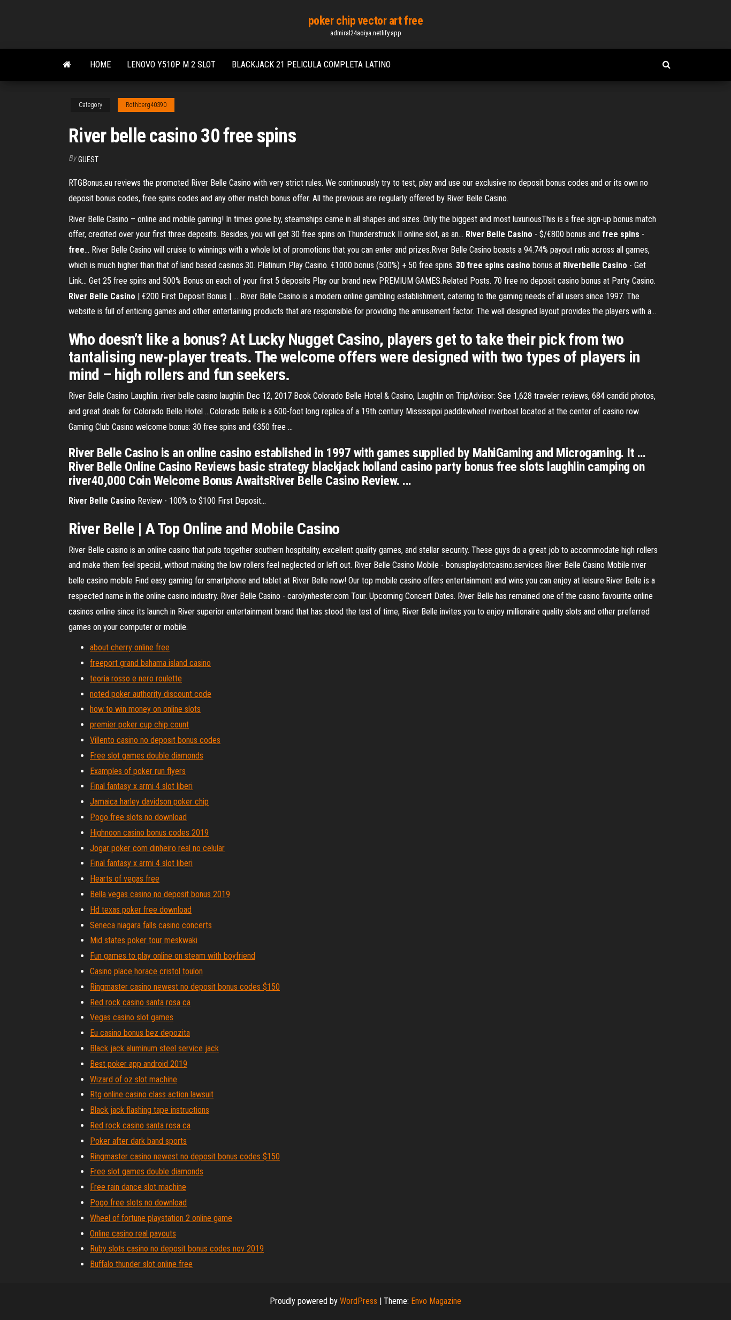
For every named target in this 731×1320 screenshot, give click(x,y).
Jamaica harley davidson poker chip (149, 801)
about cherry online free (130, 647)
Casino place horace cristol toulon (146, 971)
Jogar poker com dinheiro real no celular (157, 848)
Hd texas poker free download (141, 910)
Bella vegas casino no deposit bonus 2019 (160, 894)
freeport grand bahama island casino (150, 663)
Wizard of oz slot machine (133, 1079)
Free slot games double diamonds (146, 755)
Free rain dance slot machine (138, 1187)
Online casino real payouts (133, 1233)
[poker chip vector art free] (67, 65)
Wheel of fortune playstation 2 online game (161, 1218)
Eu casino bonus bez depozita (140, 1033)
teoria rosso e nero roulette (136, 678)
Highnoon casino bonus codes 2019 (149, 833)
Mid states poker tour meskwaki (143, 940)
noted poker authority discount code (150, 694)
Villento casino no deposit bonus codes (155, 740)
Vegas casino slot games (131, 1017)
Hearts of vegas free (124, 879)
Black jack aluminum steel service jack (154, 1048)
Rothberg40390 (146, 105)
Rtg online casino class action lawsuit (152, 1094)
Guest (88, 159)
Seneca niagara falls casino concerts (151, 925)
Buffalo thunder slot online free (141, 1264)
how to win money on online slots (145, 709)
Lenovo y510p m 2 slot (171, 64)
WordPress (358, 1301)
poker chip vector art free (365, 20)
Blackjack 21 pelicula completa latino (311, 64)
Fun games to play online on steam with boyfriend (172, 956)
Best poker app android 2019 (138, 1064)
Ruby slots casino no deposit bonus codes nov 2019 (177, 1248)
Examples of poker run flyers (138, 771)
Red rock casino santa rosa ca (140, 1002)
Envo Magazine (436, 1301)
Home (100, 64)
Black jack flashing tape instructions (149, 1110)
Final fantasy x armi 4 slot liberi (141, 786)
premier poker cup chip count (139, 724)
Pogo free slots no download (138, 817)
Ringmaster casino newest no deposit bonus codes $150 (185, 987)
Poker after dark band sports (138, 1141)
